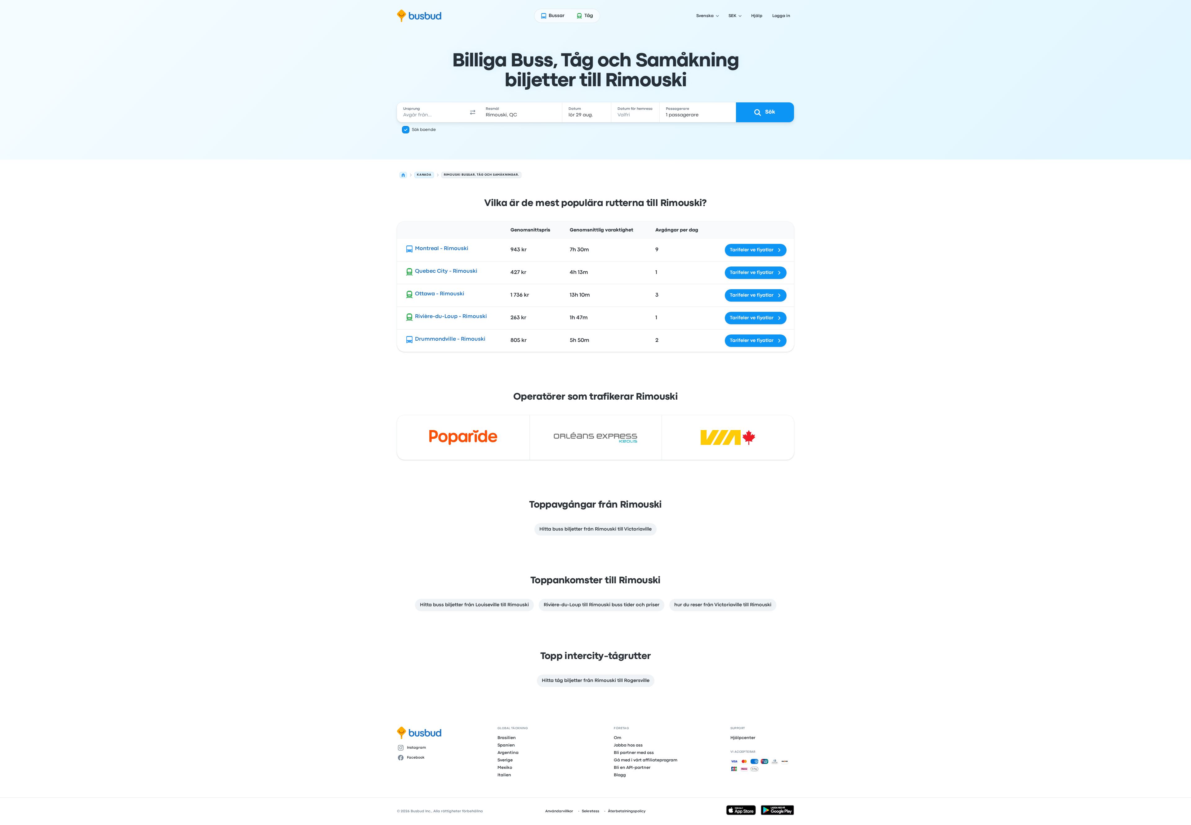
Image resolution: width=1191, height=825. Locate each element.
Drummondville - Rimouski (450, 339)
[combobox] (431, 112)
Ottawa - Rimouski (439, 294)
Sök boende (424, 130)
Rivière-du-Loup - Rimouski (451, 316)
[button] (472, 112)
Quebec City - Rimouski (446, 271)
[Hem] (403, 175)
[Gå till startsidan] (419, 16)
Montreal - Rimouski (441, 248)
